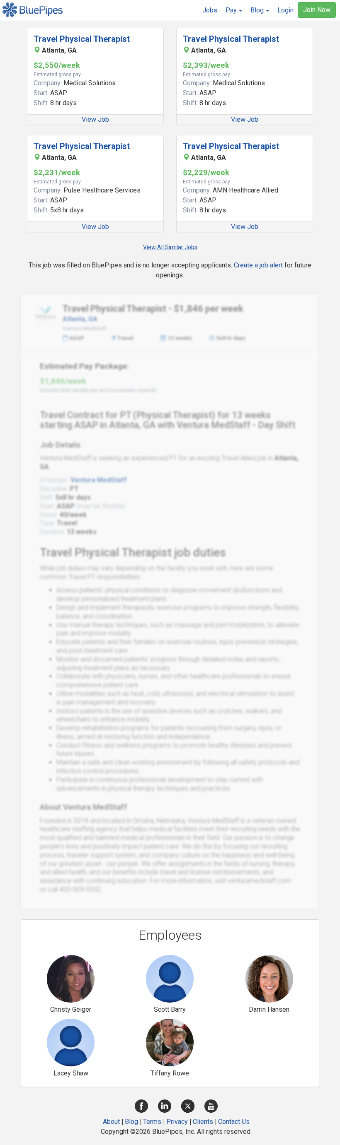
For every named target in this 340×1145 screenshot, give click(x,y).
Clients (203, 1122)
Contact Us (234, 1122)
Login (285, 10)
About (111, 1122)
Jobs (209, 10)
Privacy (177, 1122)
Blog (131, 1122)
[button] (233, 10)
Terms (152, 1122)
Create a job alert (258, 265)
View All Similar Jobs (170, 247)
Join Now (316, 10)
